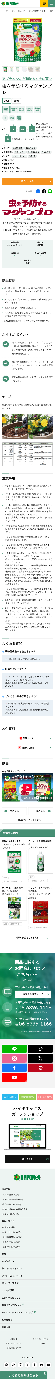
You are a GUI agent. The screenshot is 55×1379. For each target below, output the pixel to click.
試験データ (28, 738)
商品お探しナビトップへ (29, 820)
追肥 (51, 11)
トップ (5, 11)
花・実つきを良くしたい (13, 881)
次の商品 (40, 811)
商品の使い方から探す (12, 1204)
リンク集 (41, 1343)
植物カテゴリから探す (12, 1232)
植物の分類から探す (11, 1242)
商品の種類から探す (37, 11)
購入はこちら (27, 181)
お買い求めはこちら (11, 1297)
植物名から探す (9, 1227)
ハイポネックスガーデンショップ (17, 1312)
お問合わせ (7, 1320)
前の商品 (14, 811)
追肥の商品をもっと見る (27, 937)
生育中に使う (15, 924)
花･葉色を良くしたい (38, 881)
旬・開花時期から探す (12, 1237)
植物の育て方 (8, 1221)
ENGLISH (6, 1327)
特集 (4, 1254)
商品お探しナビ (18, 11)
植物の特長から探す (11, 1247)
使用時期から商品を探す (13, 1199)
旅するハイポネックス (12, 1268)
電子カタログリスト (14, 1343)
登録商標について (14, 1348)
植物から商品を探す (11, 1214)
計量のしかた (28, 747)
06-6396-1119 (33, 1007)
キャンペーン (8, 1261)
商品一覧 (6, 1188)
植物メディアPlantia (11, 1305)
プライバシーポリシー (41, 1339)
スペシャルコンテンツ (12, 1276)
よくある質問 (8, 1290)
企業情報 (13, 1339)
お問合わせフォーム (33, 994)
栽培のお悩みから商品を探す (15, 1209)
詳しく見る (27, 1159)
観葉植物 (19, 118)
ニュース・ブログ (10, 1283)
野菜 (12, 118)
